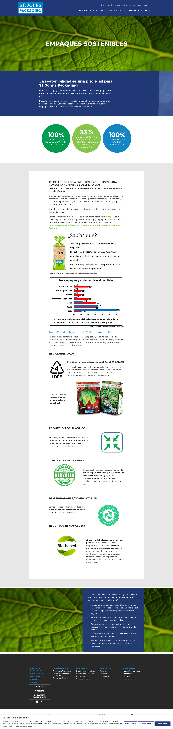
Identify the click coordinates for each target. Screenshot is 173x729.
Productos (84, 11)
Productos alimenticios (85, 671)
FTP (140, 5)
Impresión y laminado (131, 671)
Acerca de (109, 5)
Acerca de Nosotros (35, 669)
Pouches (103, 671)
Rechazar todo (146, 724)
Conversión (127, 674)
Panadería (80, 676)
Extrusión (127, 676)
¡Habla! (33, 682)
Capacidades (129, 11)
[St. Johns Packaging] (30, 8)
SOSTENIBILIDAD (112, 11)
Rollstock (103, 674)
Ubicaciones (144, 11)
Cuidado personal (83, 679)
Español (146, 5)
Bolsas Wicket (105, 676)
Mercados (97, 11)
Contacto (132, 5)
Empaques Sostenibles (62, 671)
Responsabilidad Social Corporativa (62, 674)
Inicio (102, 5)
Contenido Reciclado (61, 678)
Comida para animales (85, 674)
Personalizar (129, 724)
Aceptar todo (163, 724)
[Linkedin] (41, 702)
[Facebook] (37, 702)
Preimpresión (128, 679)
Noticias (124, 5)
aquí (85, 484)
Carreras (117, 5)
